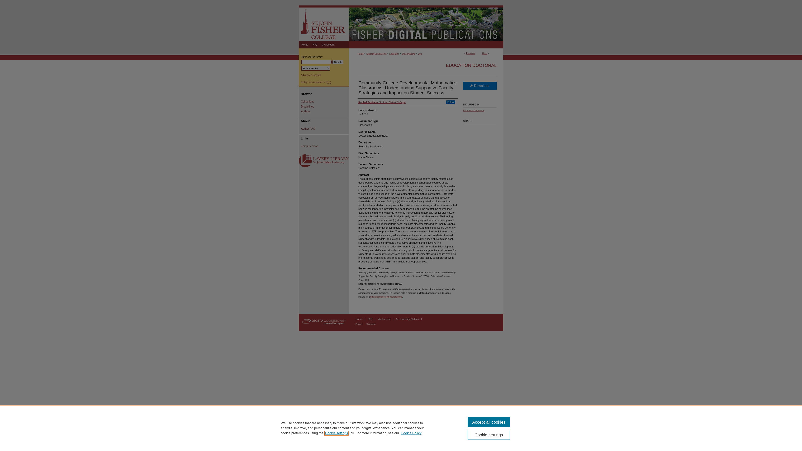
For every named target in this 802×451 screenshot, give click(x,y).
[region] (401, 428)
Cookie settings (336, 433)
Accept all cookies (488, 422)
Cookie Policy (411, 433)
